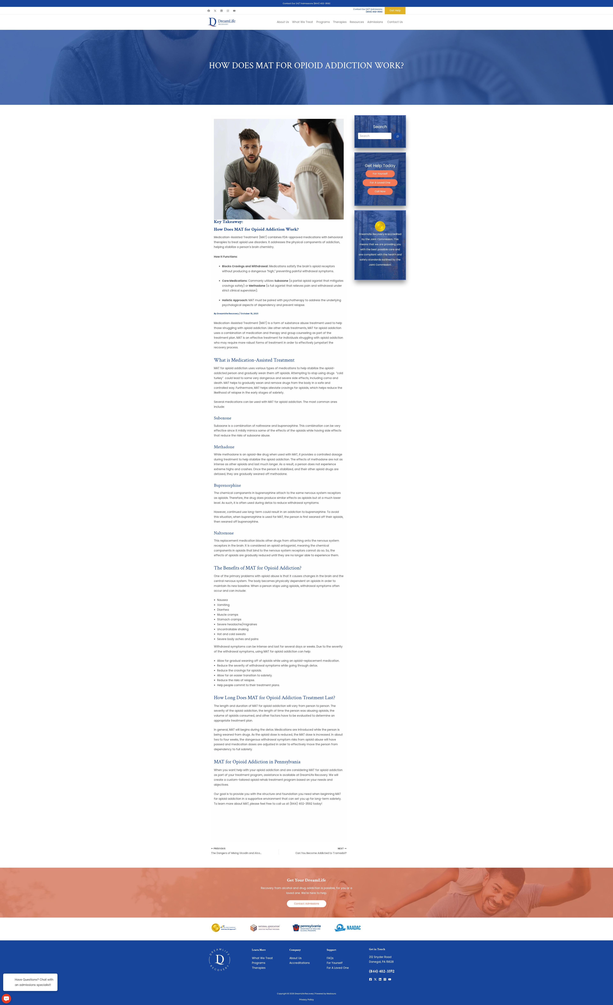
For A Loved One (380, 182)
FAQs (330, 958)
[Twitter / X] (215, 11)
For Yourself (380, 173)
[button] (395, 10)
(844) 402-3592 (322, 3)
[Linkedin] (221, 11)
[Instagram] (228, 11)
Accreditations (299, 963)
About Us (295, 958)
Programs (258, 963)
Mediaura (331, 993)
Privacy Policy (306, 999)
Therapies (258, 968)
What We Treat (262, 958)
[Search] (397, 136)
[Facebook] (209, 11)
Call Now (380, 191)
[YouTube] (234, 11)
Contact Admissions (306, 903)
